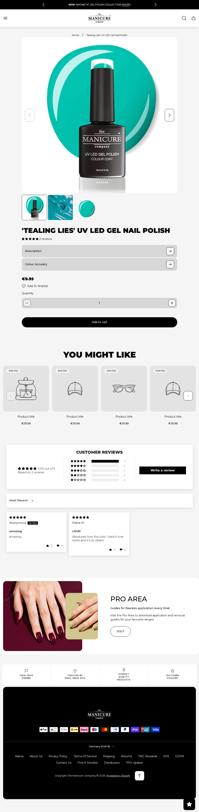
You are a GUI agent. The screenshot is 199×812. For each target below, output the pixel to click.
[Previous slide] (43, 4)
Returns (126, 756)
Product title (26, 416)
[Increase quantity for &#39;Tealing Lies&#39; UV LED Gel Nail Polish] (172, 303)
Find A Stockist (88, 762)
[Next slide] (155, 4)
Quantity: (28, 293)
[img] (17, 517)
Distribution (112, 762)
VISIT (120, 631)
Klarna (19, 756)
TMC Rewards (147, 756)
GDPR (179, 756)
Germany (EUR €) (99, 746)
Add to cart (99, 322)
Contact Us (63, 762)
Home (75, 35)
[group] (34, 207)
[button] (30, 239)
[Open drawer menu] (5, 18)
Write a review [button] (163, 470)
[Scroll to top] (139, 775)
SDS (166, 756)
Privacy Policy (58, 756)
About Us (36, 756)
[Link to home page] (99, 714)
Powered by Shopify (118, 775)
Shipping (109, 756)
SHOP (126, 4)
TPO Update (134, 762)
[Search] (184, 18)
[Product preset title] (26, 389)
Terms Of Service (85, 756)
